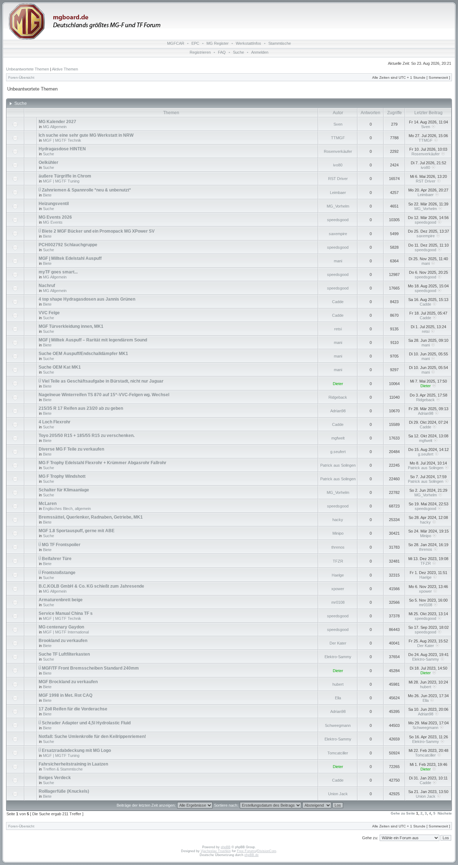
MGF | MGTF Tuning (61, 181)
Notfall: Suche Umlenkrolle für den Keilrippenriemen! (92, 736)
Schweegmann (338, 725)
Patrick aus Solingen (338, 465)
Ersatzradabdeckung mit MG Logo (76, 750)
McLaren (48, 503)
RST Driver (338, 178)
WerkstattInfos (248, 43)
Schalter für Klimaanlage (64, 489)
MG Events (53, 222)
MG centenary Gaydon (61, 627)
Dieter (338, 384)
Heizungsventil (54, 203)
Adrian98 (338, 411)
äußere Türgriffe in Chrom (65, 176)
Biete (47, 195)
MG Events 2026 (55, 217)
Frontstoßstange (58, 572)
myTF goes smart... (58, 271)
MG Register (217, 43)
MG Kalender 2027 (57, 121)
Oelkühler (48, 162)
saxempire (338, 234)
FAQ (222, 52)
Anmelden (259, 52)
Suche (238, 52)
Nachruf (47, 285)
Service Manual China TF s (66, 613)
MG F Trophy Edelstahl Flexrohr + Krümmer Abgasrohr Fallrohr (102, 462)
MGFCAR (175, 43)
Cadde (338, 302)
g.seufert (338, 451)
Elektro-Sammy (338, 657)
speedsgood (338, 220)
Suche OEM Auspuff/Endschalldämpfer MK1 (83, 353)
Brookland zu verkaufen (63, 640)
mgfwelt (338, 438)
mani (338, 261)
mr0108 (338, 602)
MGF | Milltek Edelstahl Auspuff (70, 258)
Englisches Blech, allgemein (67, 508)
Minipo (338, 533)
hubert (338, 684)
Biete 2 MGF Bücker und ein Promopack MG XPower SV (98, 231)
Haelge (338, 575)
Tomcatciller (337, 753)
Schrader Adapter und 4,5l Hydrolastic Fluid (86, 722)
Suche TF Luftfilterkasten (64, 654)
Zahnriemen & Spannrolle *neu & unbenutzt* (86, 190)
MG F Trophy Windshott (62, 476)
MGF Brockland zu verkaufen (68, 681)
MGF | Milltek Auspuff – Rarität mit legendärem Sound (93, 339)
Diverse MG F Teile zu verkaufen (71, 449)
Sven (337, 124)
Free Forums (246, 851)
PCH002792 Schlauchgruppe (68, 244)
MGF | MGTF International (66, 632)
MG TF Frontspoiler (61, 544)
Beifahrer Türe (57, 558)
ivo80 (337, 165)
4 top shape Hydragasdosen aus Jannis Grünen (87, 299)
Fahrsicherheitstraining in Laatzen (73, 764)
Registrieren (200, 52)
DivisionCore (266, 851)
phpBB (225, 847)
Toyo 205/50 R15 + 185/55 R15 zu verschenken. (87, 435)
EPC (195, 43)
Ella (338, 698)
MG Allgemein (55, 127)
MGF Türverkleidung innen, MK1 (71, 326)
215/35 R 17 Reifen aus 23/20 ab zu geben (81, 408)
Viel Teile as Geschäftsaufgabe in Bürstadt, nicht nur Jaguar (103, 381)
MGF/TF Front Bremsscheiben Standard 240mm (90, 668)
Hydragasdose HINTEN (62, 148)
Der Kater (338, 643)
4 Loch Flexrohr (54, 421)
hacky (337, 519)
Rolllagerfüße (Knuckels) (64, 791)
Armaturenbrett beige (61, 599)
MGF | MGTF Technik (62, 140)
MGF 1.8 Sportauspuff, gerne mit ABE (76, 530)
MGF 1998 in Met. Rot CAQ (65, 695)
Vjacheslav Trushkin (216, 851)
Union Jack (338, 794)
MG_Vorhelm (338, 206)
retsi (338, 329)
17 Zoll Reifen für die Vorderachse (73, 708)
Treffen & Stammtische (63, 769)
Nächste (445, 813)
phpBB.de (251, 855)
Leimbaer (338, 192)
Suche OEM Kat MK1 (60, 367)
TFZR (338, 561)
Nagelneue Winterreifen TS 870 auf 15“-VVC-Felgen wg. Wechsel (104, 394)
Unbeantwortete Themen (27, 69)
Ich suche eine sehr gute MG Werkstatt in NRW (86, 135)
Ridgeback (337, 397)
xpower (337, 589)
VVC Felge (49, 312)
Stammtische (279, 43)
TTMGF (338, 138)
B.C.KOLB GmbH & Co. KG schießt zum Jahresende (91, 586)
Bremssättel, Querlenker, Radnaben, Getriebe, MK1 (91, 517)
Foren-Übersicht (21, 77)
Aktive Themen (65, 69)
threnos (338, 547)
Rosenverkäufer (338, 151)
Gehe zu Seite (403, 813)
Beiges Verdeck (55, 777)
